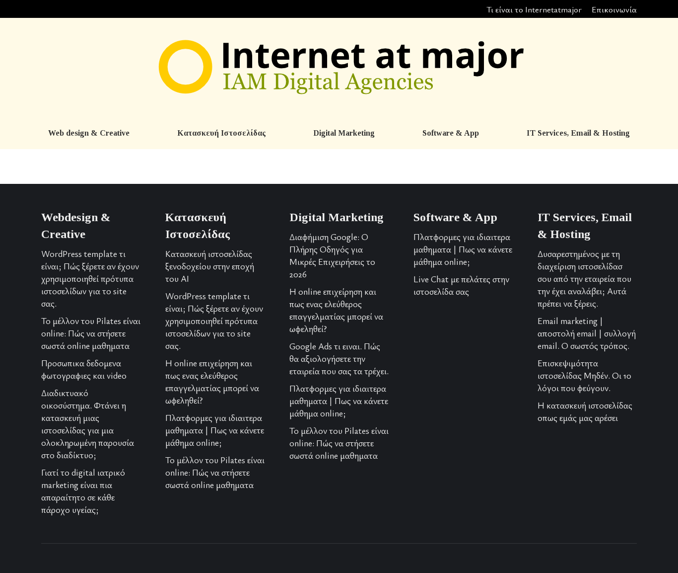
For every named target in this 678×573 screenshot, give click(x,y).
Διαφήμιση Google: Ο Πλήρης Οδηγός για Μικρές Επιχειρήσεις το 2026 (332, 255)
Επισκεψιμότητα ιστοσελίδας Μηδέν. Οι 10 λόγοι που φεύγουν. (584, 375)
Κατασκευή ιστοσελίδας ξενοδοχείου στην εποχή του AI (209, 265)
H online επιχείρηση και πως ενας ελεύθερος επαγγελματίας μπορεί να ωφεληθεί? (212, 381)
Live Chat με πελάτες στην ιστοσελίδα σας (461, 285)
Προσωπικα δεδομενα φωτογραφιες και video (84, 369)
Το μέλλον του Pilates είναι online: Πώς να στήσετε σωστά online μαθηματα (90, 333)
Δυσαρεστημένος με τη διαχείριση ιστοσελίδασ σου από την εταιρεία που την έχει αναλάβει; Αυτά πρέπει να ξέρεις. (584, 278)
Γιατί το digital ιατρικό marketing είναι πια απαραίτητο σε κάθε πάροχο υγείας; (83, 490)
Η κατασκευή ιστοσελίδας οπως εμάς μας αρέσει (585, 411)
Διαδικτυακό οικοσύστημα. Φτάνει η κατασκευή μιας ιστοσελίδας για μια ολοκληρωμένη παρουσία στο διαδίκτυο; (87, 424)
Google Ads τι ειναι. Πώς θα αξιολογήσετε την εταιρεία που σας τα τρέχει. (339, 358)
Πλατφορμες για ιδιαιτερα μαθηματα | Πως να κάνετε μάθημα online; (214, 429)
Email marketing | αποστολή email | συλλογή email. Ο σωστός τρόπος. (587, 333)
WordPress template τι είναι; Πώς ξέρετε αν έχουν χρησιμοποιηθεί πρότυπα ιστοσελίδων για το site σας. (90, 278)
